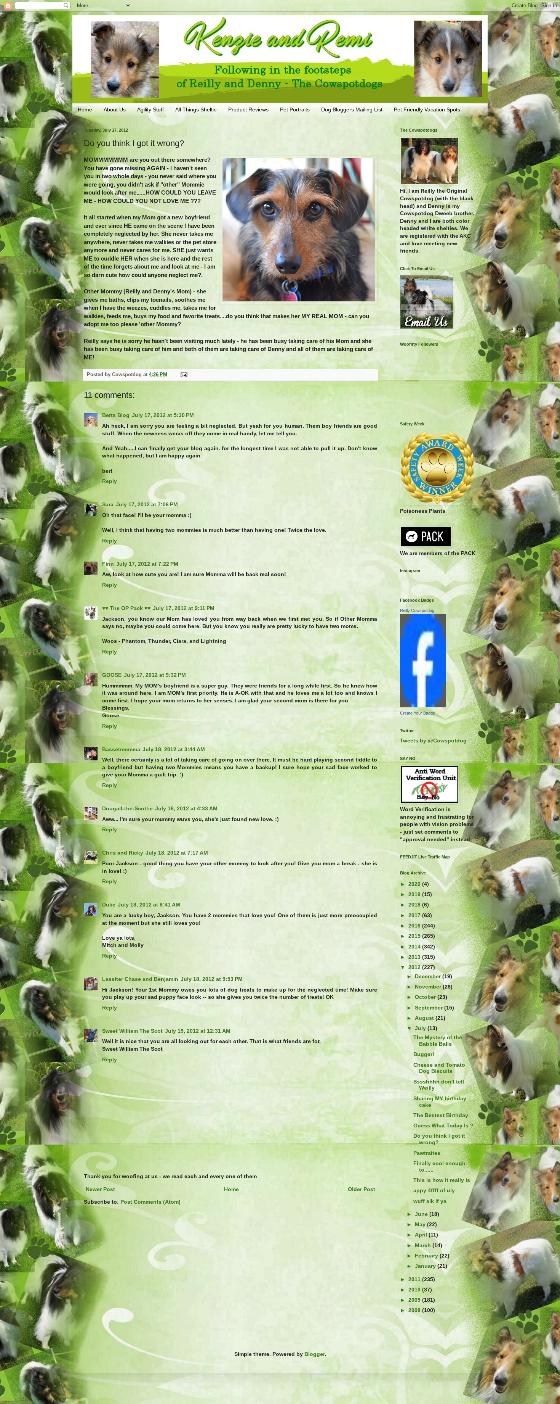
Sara (108, 504)
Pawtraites (426, 1153)
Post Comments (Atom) (150, 1202)
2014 (415, 947)
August (425, 1018)
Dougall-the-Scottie (127, 808)
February (427, 1256)
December (428, 976)
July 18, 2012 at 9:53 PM (212, 979)
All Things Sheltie (196, 109)
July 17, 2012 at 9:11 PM (183, 608)
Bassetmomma (121, 749)
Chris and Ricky (122, 853)
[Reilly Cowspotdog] (423, 705)
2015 (415, 936)
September (429, 1008)
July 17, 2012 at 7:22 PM (147, 564)
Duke (108, 905)
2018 (415, 905)
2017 (415, 915)
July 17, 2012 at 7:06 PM (147, 504)
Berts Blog (116, 415)
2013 (415, 957)
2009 (415, 1300)
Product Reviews (248, 109)
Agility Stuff (150, 109)
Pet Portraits (295, 109)
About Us (115, 109)
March (423, 1245)
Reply (109, 481)
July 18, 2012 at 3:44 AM (173, 749)
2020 (415, 884)
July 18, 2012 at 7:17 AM (177, 853)
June (422, 1214)
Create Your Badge (417, 713)
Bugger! (423, 1054)
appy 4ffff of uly (434, 1190)
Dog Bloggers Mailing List (351, 109)
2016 (415, 926)
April (422, 1235)
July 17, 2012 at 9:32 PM (155, 675)
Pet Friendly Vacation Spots (427, 109)
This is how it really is (441, 1180)
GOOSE (112, 675)
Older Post (361, 1189)
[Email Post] (183, 374)
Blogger (314, 1354)
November (429, 987)
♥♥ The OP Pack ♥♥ (126, 608)
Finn (108, 564)
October (426, 997)
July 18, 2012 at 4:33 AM (186, 808)
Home (85, 109)
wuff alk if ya (429, 1201)
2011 (415, 1279)
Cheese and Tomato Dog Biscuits (439, 1068)
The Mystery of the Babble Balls (437, 1040)
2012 (415, 967)
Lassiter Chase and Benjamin (140, 979)
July (421, 1028)
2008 (415, 1310)
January (426, 1266)
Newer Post (100, 1189)
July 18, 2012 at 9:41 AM (149, 905)
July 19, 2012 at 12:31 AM (197, 1031)
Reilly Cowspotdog (417, 610)
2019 (415, 894)
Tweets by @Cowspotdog (433, 740)
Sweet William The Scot (132, 1031)
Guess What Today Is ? (443, 1125)
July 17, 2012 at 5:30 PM (163, 415)
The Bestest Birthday (440, 1115)
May (421, 1224)
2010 (415, 1289)
